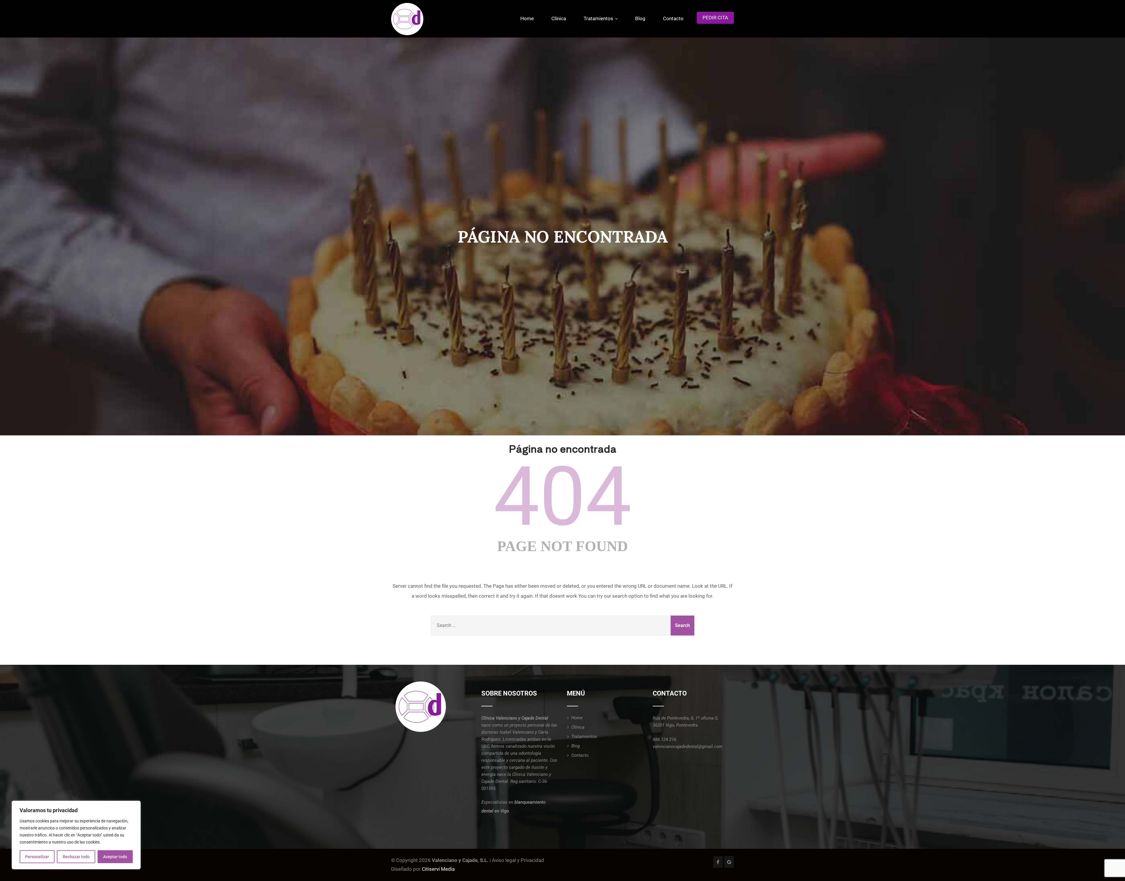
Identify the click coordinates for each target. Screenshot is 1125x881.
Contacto (673, 18)
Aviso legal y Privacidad (518, 860)
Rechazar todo (76, 856)
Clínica (558, 18)
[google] (729, 862)
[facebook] (718, 862)
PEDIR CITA (715, 18)
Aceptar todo (115, 856)
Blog (640, 18)
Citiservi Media (438, 869)
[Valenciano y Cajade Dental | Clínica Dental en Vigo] (407, 19)
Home (527, 18)
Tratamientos (598, 18)
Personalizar (37, 856)
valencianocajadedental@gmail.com (687, 746)
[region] (76, 835)
